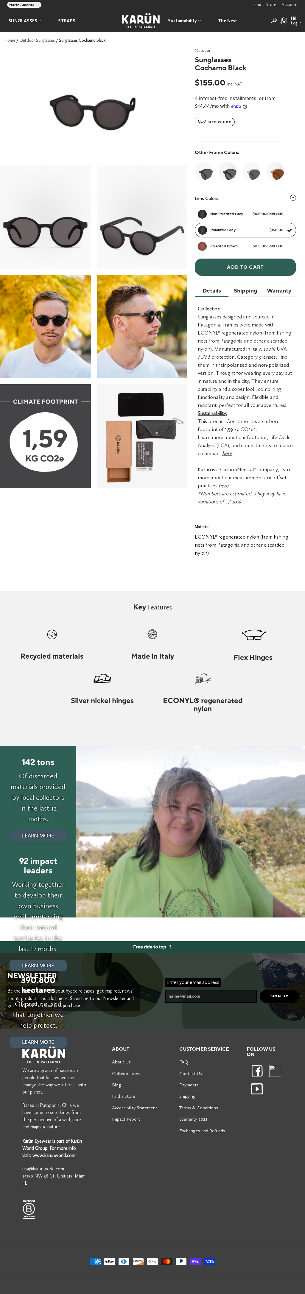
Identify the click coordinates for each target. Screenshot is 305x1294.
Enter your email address (192, 982)
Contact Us (190, 1073)
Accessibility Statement (134, 1108)
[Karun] (141, 20)
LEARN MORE (38, 835)
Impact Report (126, 1119)
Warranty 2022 (193, 1119)
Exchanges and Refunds (202, 1130)
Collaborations (126, 1073)
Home (9, 40)
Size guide (218, 122)
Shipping (187, 1096)
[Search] (274, 21)
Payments (189, 1085)
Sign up (279, 996)
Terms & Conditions (198, 1108)
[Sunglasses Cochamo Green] (227, 171)
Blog (116, 1085)
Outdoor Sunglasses (37, 40)
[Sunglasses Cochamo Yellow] (275, 171)
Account (289, 4)
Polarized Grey (247, 230)
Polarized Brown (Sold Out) (247, 246)
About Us (121, 1062)
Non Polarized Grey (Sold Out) (247, 213)
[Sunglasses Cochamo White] (251, 171)
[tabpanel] (45, 217)
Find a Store (264, 4)
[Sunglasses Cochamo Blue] (205, 171)
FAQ (183, 1062)
